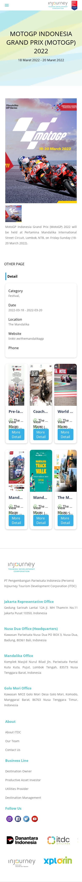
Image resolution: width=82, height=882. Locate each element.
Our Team (12, 741)
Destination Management (23, 798)
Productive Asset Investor (23, 780)
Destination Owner (18, 771)
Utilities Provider (17, 789)
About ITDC (13, 732)
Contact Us (12, 750)
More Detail (16, 434)
